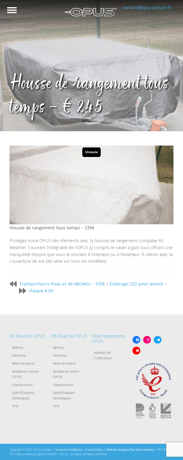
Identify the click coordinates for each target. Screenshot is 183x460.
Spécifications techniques (23, 395)
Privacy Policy (94, 450)
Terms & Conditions (68, 450)
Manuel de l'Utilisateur (103, 355)
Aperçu (17, 347)
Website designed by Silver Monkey (130, 450)
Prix (15, 405)
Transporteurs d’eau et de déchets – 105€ (62, 284)
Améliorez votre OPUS (25, 374)
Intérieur (19, 355)
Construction (22, 384)
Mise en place (23, 363)
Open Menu (12, 10)
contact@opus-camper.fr (147, 7)
